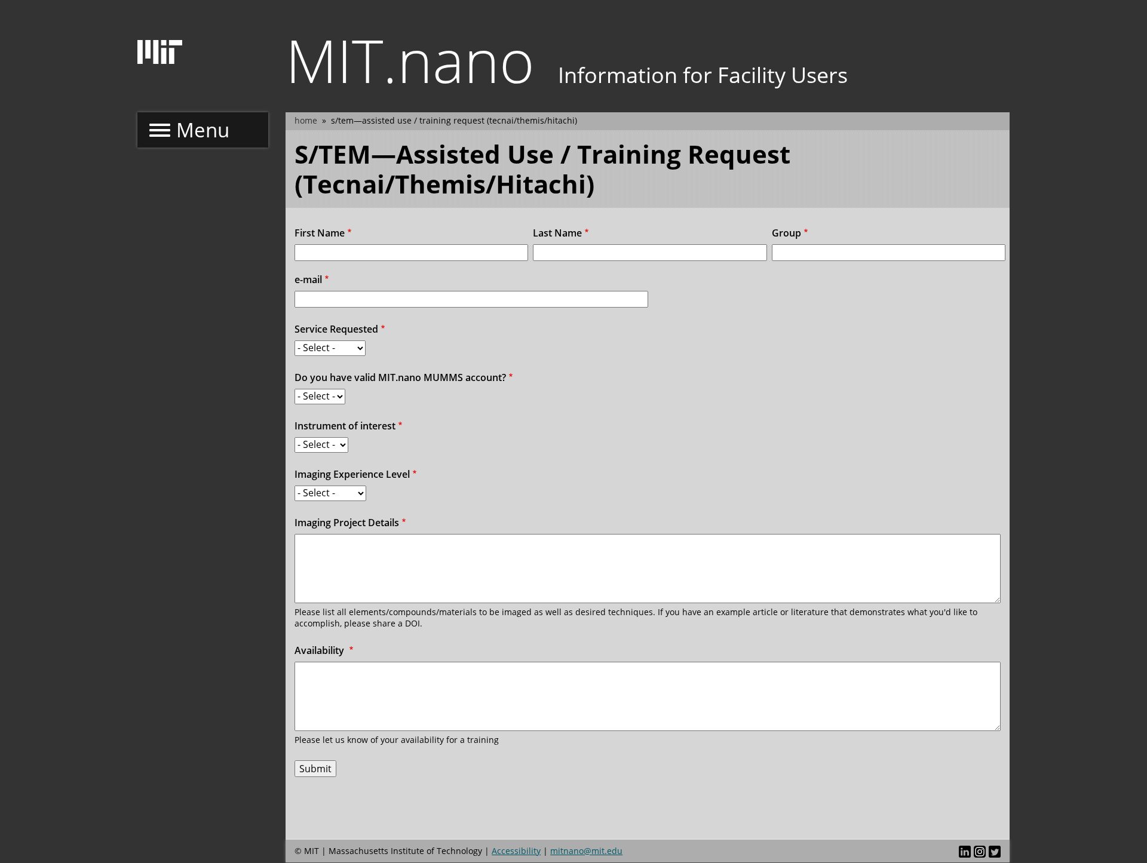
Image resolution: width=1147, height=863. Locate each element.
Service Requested (336, 329)
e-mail (308, 279)
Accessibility (516, 850)
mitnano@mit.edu (586, 850)
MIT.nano (410, 60)
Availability (320, 650)
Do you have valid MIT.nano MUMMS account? (400, 377)
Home (306, 120)
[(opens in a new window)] (965, 851)
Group (786, 232)
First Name (320, 232)
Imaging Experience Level (352, 474)
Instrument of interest (345, 425)
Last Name (557, 232)
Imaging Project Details (347, 522)
